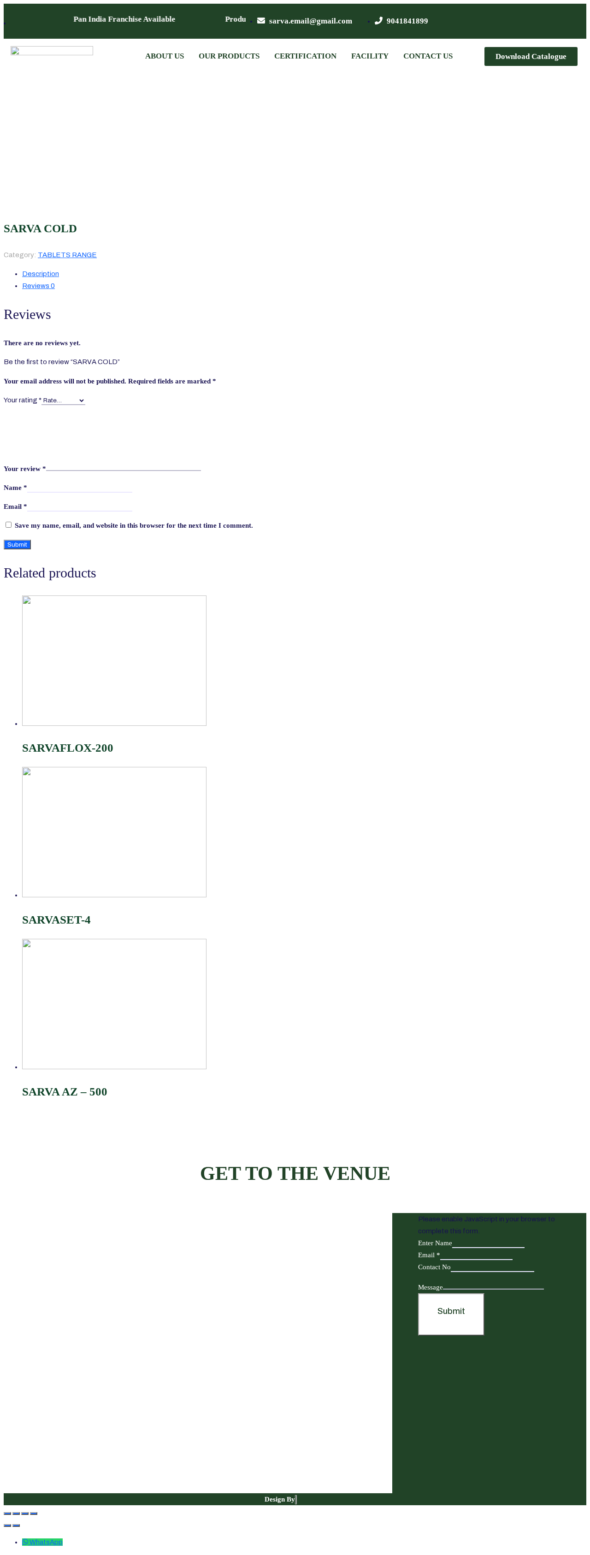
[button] (531, 56)
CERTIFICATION (305, 56)
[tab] (257, 274)
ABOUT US (164, 56)
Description (40, 273)
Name (15, 487)
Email (15, 506)
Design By (280, 1499)
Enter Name (435, 1243)
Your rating (22, 400)
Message (430, 1287)
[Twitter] (530, 21)
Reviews (38, 285)
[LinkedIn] (548, 21)
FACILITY (370, 56)
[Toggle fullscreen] (25, 1513)
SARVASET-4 (56, 919)
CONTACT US (428, 56)
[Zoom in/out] (33, 1513)
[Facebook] (512, 21)
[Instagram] (565, 21)
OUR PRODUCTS (229, 56)
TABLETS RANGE (67, 255)
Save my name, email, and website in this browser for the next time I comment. (134, 525)
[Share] (16, 1513)
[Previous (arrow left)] (7, 1525)
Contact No (434, 1267)
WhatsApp (46, 1542)
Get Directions (101, 1465)
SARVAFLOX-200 (67, 748)
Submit (451, 1311)
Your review (25, 468)
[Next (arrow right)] (16, 1525)
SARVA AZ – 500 (64, 1091)
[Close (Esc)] (7, 1513)
